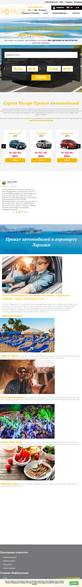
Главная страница (30, 13)
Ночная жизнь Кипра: (11, 442)
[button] (78, 146)
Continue (74, 583)
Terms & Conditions (9, 568)
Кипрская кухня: (9, 484)
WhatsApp (78, 2)
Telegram (68, 2)
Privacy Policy (7, 564)
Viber (61, 2)
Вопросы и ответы (9, 561)
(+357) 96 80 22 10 (51, 2)
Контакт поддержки (9, 557)
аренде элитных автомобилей (41, 120)
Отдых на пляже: (9, 356)
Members (59, 8)
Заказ (15, 160)
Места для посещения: (12, 398)
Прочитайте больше (12, 316)
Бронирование (59, 13)
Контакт (76, 13)
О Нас (45, 13)
